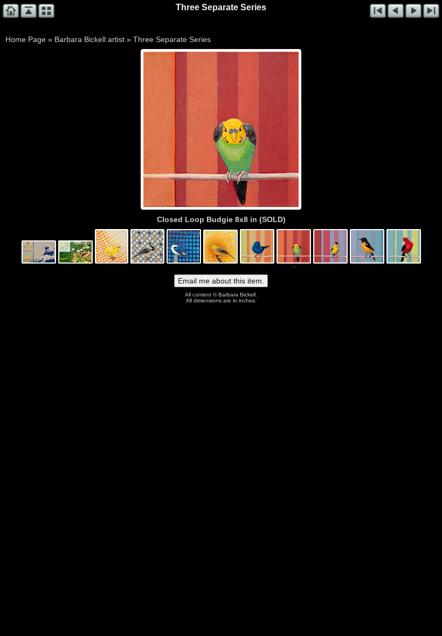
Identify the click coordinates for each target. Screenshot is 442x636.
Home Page (25, 39)
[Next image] (252, 129)
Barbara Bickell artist (89, 39)
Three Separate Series (172, 39)
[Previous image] (174, 129)
